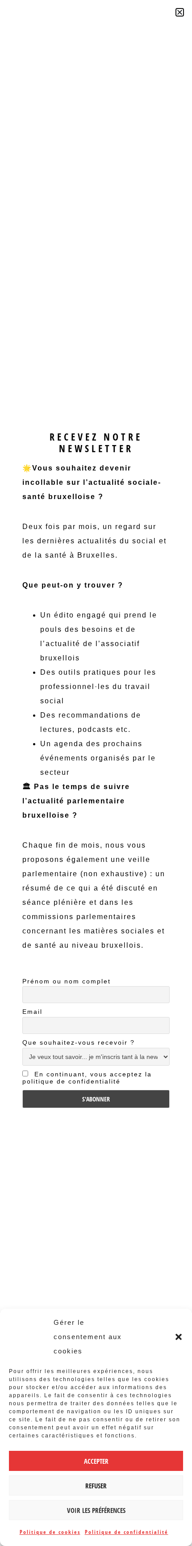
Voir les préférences (96, 1510)
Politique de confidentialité (126, 1532)
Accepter (96, 1461)
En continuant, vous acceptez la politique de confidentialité (87, 1078)
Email (32, 1011)
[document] (96, 773)
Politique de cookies (50, 1532)
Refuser (96, 1485)
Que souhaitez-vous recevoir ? (78, 1042)
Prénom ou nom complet (66, 981)
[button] (178, 1336)
